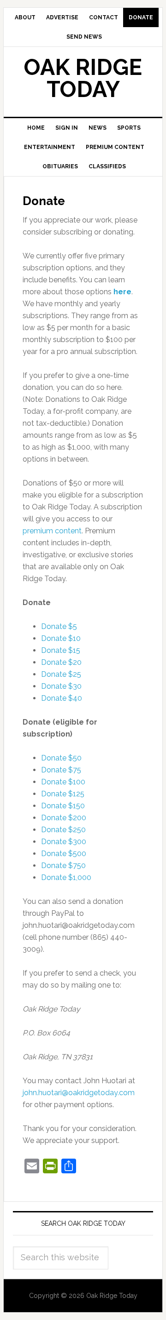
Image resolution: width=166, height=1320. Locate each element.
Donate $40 (61, 698)
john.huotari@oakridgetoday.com (79, 1092)
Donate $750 (63, 865)
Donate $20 (61, 662)
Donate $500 (63, 853)
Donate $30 (61, 686)
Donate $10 (61, 638)
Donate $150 (63, 805)
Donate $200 (63, 817)
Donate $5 (59, 626)
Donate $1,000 (66, 877)
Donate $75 (61, 770)
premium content (52, 530)
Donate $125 (62, 793)
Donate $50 (61, 758)
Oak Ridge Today (83, 78)
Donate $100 (63, 781)
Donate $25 (61, 674)
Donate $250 (63, 829)
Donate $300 (63, 841)
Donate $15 (60, 650)
